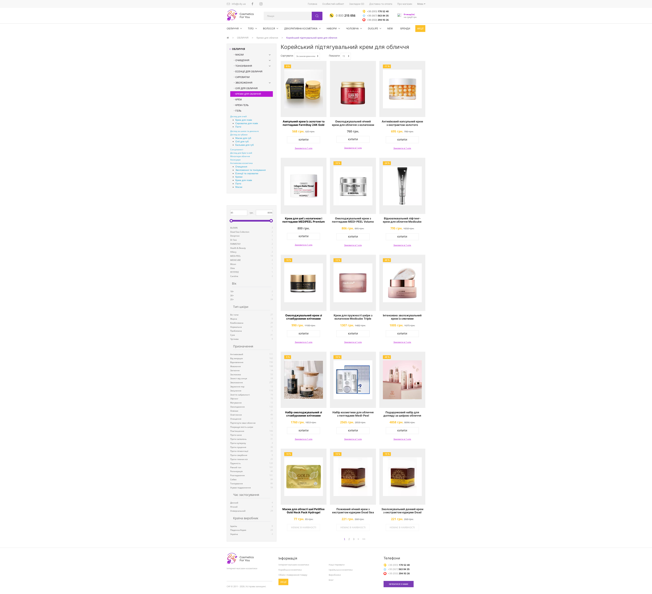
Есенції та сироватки (246, 173)
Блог (331, 579)
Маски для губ (243, 138)
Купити (304, 139)
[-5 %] (303, 379)
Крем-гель (242, 105)
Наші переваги (337, 564)
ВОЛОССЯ (269, 28)
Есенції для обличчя (248, 71)
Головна (312, 3)
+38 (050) (378, 19)
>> (363, 539)
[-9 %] (303, 89)
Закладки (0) (356, 3)
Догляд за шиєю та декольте (244, 131)
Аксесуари (235, 159)
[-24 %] (402, 185)
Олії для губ (242, 141)
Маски (239, 54)
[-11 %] (402, 89)
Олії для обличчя (246, 88)
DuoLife (373, 28)
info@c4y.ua (239, 3)
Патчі (238, 126)
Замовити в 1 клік (303, 148)
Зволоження (243, 82)
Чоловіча (352, 28)
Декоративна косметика (300, 28)
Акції (420, 28)
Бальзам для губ (244, 144)
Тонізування (243, 66)
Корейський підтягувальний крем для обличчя (311, 37)
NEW (390, 28)
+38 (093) (378, 11)
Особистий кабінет (333, 3)
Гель (238, 110)
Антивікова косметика (241, 163)
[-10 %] (352, 185)
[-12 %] (352, 282)
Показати (334, 55)
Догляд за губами (239, 134)
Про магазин (404, 3)
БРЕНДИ (405, 28)
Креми (238, 176)
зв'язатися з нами (398, 584)
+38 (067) (378, 15)
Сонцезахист (236, 149)
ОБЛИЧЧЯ (233, 28)
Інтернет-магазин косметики (293, 564)
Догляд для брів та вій (241, 152)
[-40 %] (402, 282)
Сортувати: (287, 55)
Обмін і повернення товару (292, 574)
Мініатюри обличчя (240, 156)
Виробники (335, 574)
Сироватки (242, 77)
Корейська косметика (290, 569)
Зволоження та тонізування (250, 170)
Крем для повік (243, 120)
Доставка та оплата (380, 3)
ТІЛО (251, 28)
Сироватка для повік (246, 123)
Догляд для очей (238, 116)
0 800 (345, 15)
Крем (238, 99)
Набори (332, 28)
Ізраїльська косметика (340, 569)
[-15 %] (352, 476)
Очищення (242, 60)
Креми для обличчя (267, 37)
